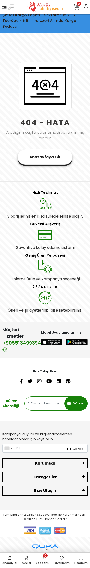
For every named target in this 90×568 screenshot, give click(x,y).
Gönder (78, 403)
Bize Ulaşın (45, 490)
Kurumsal (45, 463)
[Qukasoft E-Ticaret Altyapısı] (45, 547)
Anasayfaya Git (45, 157)
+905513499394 (21, 343)
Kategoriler (45, 477)
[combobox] (8, 448)
